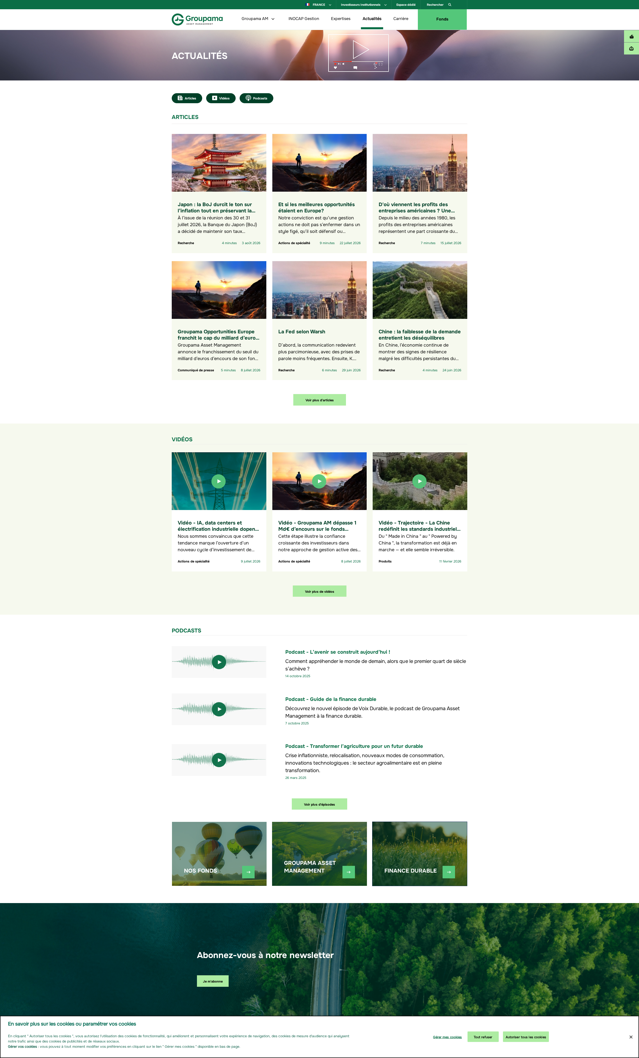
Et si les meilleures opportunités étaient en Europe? (316, 206)
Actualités (372, 18)
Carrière (400, 18)
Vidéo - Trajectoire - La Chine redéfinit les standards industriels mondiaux (419, 528)
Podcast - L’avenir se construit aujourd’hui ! (337, 651)
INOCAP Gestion (304, 18)
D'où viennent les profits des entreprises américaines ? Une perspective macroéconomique (415, 210)
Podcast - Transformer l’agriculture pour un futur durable (354, 745)
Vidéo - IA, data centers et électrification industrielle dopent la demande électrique (217, 528)
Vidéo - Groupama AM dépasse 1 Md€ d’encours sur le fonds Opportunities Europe (317, 528)
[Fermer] (631, 1037)
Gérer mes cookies (447, 1036)
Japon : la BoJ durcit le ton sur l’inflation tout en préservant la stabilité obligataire (215, 210)
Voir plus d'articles (320, 399)
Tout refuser (483, 1036)
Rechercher (435, 4)
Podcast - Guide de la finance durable (330, 698)
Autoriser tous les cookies (526, 1036)
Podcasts (260, 97)
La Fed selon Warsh (301, 331)
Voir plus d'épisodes (319, 804)
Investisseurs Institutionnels (361, 4)
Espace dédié (406, 4)
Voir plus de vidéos (319, 591)
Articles (190, 97)
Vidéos (224, 97)
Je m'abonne (213, 981)
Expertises (340, 18)
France (319, 4)
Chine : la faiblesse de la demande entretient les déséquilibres (420, 334)
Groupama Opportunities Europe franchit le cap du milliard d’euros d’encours (218, 337)
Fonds (442, 18)
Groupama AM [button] (255, 18)
